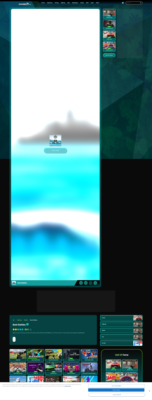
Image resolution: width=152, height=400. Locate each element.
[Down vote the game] (86, 283)
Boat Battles (33, 320)
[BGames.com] (14, 320)
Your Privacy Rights (116, 385)
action (43, 3)
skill (87, 3)
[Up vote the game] (81, 283)
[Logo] (24, 3)
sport (92, 3)
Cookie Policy (67, 386)
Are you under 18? (117, 394)
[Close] (149, 391)
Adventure (49, 3)
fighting (63, 3)
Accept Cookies (116, 390)
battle (26, 320)
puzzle (82, 3)
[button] (122, 2)
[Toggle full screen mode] (95, 283)
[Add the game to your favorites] (27, 324)
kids (68, 3)
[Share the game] (91, 283)
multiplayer (75, 3)
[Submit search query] (140, 2)
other (97, 3)
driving (57, 3)
